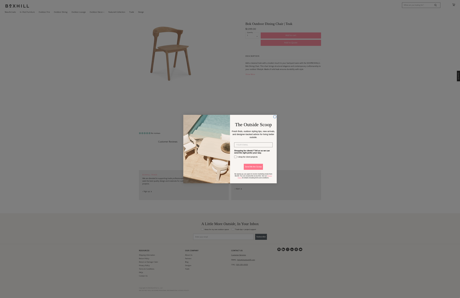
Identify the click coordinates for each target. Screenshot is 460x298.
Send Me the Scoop (253, 167)
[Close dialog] (274, 116)
